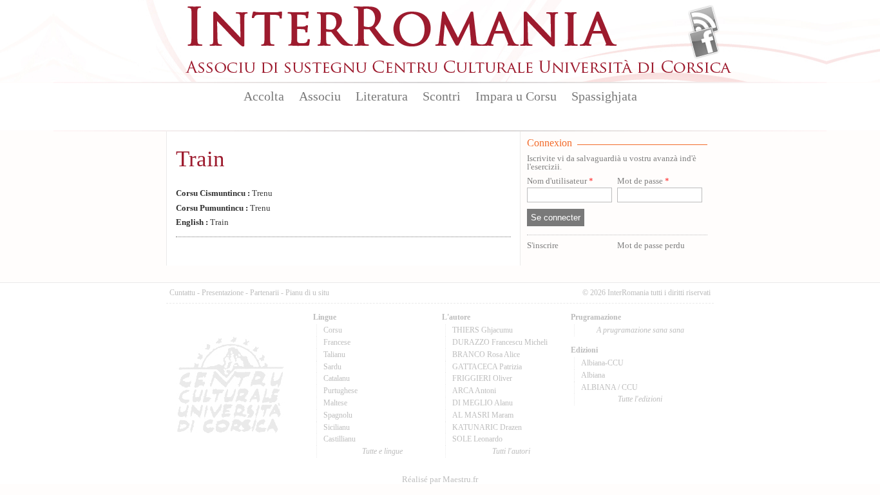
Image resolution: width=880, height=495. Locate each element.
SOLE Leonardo (477, 438)
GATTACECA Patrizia (487, 366)
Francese (336, 342)
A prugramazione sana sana (640, 330)
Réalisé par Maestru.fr (440, 479)
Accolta (264, 96)
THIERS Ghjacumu (482, 330)
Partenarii (264, 292)
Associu (320, 96)
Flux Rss (704, 21)
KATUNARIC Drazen (487, 427)
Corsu (332, 330)
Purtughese (340, 390)
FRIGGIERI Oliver (482, 378)
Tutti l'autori (511, 451)
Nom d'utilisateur (560, 181)
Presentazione (223, 292)
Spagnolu (337, 415)
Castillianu (339, 438)
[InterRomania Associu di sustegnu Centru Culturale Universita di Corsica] (459, 70)
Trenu (224, 193)
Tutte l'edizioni (640, 398)
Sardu (332, 366)
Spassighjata (604, 96)
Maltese (335, 402)
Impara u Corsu (516, 96)
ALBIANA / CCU (609, 387)
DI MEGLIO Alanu (482, 402)
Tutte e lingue (382, 451)
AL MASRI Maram (482, 415)
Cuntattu (182, 292)
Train (200, 158)
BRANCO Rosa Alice (486, 354)
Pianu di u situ (307, 292)
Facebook (704, 42)
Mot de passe (643, 181)
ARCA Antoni (474, 390)
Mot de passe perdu (651, 245)
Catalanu (336, 378)
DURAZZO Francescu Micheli (500, 342)
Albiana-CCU (602, 362)
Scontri (442, 96)
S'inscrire (543, 245)
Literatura (382, 96)
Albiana (593, 375)
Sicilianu (336, 427)
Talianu (334, 354)
